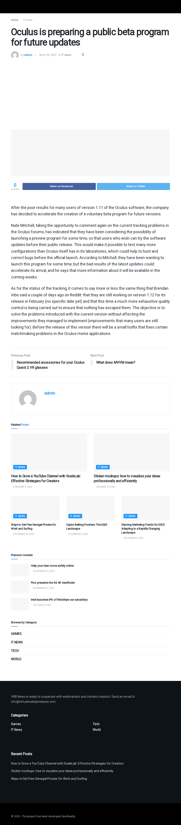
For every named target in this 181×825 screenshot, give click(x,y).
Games (16, 633)
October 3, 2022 (42, 605)
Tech (15, 650)
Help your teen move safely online (52, 565)
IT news (27, 20)
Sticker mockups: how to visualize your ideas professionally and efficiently (62, 771)
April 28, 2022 (48, 54)
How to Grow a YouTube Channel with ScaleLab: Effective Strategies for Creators (67, 763)
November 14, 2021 (44, 588)
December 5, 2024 (133, 538)
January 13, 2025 (105, 487)
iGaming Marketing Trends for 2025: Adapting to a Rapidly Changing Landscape (143, 528)
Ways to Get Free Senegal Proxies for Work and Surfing (49, 778)
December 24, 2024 (23, 534)
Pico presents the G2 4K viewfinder (53, 582)
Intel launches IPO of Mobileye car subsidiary (59, 599)
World (16, 659)
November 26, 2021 (44, 571)
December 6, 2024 (78, 534)
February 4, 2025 (22, 487)
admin (28, 54)
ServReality (68, 816)
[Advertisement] (90, 92)
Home (14, 20)
